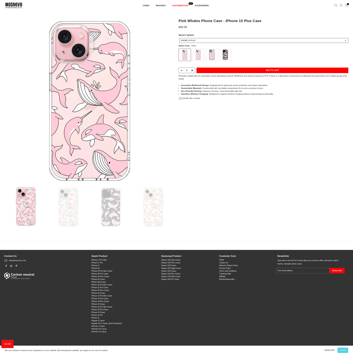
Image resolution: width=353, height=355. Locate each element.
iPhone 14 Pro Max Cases (101, 296)
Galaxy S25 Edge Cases (171, 268)
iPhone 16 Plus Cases (100, 276)
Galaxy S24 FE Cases (170, 279)
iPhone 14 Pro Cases (99, 298)
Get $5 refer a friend (191, 98)
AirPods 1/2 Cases (98, 332)
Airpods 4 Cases (98, 321)
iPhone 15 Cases (98, 293)
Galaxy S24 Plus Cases (170, 274)
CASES (146, 5)
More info (330, 350)
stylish (335, 260)
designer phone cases (293, 264)
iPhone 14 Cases (98, 304)
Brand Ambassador (226, 279)
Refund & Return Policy (228, 265)
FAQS (221, 260)
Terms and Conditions (228, 271)
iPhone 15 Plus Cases (100, 290)
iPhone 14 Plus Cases (100, 301)
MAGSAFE (160, 5)
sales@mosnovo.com (17, 260)
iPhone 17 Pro (97, 263)
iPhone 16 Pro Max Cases (101, 271)
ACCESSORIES (202, 5)
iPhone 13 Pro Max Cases (101, 307)
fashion (280, 264)
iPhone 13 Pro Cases (99, 310)
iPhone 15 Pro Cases (99, 287)
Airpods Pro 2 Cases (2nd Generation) (106, 323)
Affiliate (222, 276)
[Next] (169, 101)
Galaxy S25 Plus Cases (170, 263)
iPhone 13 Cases (98, 312)
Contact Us (223, 263)
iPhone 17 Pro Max (99, 260)
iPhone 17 (95, 265)
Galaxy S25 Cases (168, 265)
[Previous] (10, 101)
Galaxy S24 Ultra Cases (170, 276)
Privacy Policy (225, 268)
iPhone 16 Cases (98, 279)
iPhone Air (95, 268)
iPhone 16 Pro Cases (99, 274)
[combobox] (263, 40)
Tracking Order (225, 274)
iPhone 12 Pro (97, 315)
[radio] (185, 55)
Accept (342, 350)
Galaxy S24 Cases (168, 271)
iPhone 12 (95, 318)
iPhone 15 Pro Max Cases (101, 285)
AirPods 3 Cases (98, 326)
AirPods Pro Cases (99, 329)
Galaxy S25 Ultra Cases (170, 260)
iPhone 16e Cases (98, 282)
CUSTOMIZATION (182, 5)
